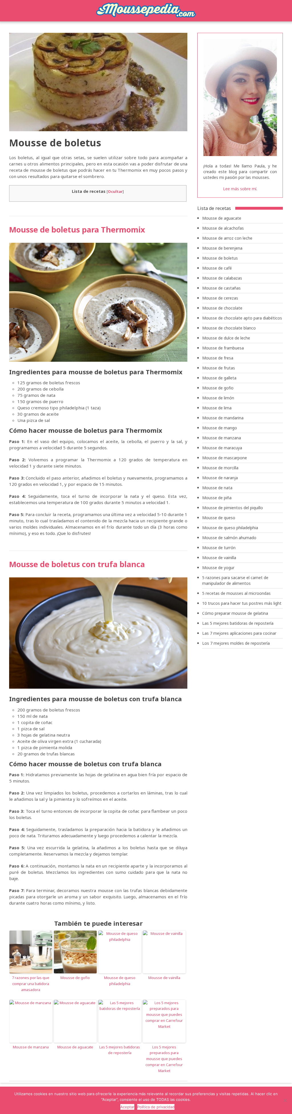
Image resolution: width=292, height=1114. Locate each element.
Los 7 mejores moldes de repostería (236, 643)
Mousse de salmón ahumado (229, 537)
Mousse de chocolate (222, 308)
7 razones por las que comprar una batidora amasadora (30, 983)
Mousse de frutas (218, 368)
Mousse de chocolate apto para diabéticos (242, 318)
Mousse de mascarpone (224, 457)
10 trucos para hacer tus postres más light (241, 603)
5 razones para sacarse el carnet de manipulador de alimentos (235, 580)
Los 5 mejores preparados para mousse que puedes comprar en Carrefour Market (164, 1058)
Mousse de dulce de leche (226, 338)
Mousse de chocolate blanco (229, 328)
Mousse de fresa (217, 358)
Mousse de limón (218, 398)
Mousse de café (217, 268)
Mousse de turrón (219, 547)
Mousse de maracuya (222, 447)
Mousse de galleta (219, 378)
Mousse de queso (218, 517)
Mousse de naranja (220, 477)
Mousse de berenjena (222, 248)
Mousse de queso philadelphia (119, 980)
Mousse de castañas (221, 288)
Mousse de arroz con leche (227, 238)
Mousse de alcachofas (223, 228)
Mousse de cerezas (220, 298)
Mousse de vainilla (164, 977)
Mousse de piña (217, 497)
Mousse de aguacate (75, 1047)
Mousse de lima (217, 408)
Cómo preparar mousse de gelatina (235, 613)
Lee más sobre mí (239, 188)
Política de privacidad (156, 1107)
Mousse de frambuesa (223, 348)
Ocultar (115, 191)
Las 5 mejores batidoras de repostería (119, 1050)
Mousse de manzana (31, 1047)
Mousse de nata (217, 487)
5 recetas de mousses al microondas (236, 593)
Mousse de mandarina (223, 417)
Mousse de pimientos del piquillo (232, 507)
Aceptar (127, 1107)
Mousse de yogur (218, 567)
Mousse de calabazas (222, 278)
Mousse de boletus (220, 258)
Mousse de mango (219, 427)
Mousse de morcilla (220, 467)
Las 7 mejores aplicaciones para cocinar (239, 633)
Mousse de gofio (75, 977)
